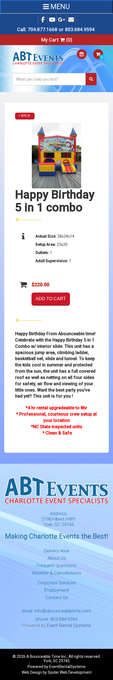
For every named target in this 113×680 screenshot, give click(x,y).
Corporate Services (56, 582)
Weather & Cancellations (56, 573)
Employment (56, 590)
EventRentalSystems (67, 666)
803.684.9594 (80, 29)
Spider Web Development (70, 672)
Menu (59, 7)
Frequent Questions (56, 565)
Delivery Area (56, 550)
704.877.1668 (42, 29)
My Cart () (56, 40)
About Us (56, 558)
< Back (24, 116)
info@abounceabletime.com (63, 611)
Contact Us (56, 597)
